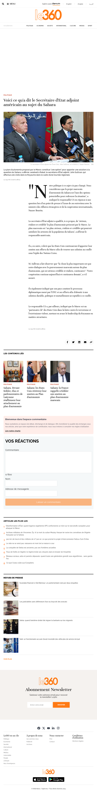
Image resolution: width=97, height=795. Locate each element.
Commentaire (12, 450)
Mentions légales (78, 741)
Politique (29, 26)
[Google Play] (56, 779)
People (6, 758)
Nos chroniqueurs (9, 763)
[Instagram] (58, 728)
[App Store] (40, 779)
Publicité (29, 742)
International (61, 26)
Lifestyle (6, 761)
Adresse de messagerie (17, 489)
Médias (81, 26)
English (69, 4)
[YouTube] (48, 728)
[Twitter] (43, 728)
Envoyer (61, 705)
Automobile (7, 755)
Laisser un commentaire (48, 502)
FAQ (50, 739)
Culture (73, 26)
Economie (40, 26)
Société (50, 26)
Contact (52, 742)
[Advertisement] (48, 58)
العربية (91, 4)
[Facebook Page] (38, 728)
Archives (29, 744)
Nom (7, 479)
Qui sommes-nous (32, 739)
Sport (90, 26)
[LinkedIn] (53, 728)
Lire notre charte (12, 431)
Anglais (80, 4)
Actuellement (8, 26)
